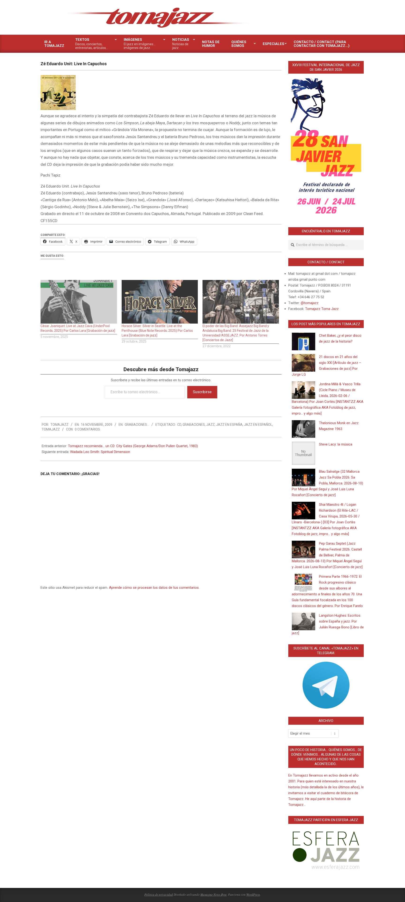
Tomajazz (51, 429)
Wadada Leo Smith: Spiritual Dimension (100, 452)
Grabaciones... (137, 424)
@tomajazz (310, 303)
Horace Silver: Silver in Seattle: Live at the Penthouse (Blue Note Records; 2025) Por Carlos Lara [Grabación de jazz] (157, 330)
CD (179, 424)
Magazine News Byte (213, 894)
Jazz (210, 424)
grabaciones (194, 424)
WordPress (253, 894)
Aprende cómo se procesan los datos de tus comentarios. (154, 587)
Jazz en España (229, 424)
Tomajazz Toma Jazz (322, 309)
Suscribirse (202, 392)
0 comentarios (87, 429)
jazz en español (258, 424)
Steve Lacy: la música (335, 444)
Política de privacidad (158, 894)
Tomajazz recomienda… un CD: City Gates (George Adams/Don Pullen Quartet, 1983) (133, 446)
